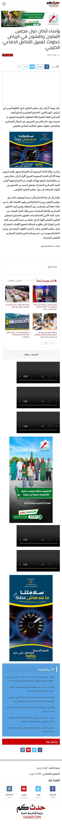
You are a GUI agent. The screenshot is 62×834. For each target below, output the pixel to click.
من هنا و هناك (7, 55)
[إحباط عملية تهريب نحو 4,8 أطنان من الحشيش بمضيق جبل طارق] (17, 293)
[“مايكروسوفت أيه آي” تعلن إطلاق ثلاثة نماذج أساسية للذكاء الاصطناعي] (17, 321)
